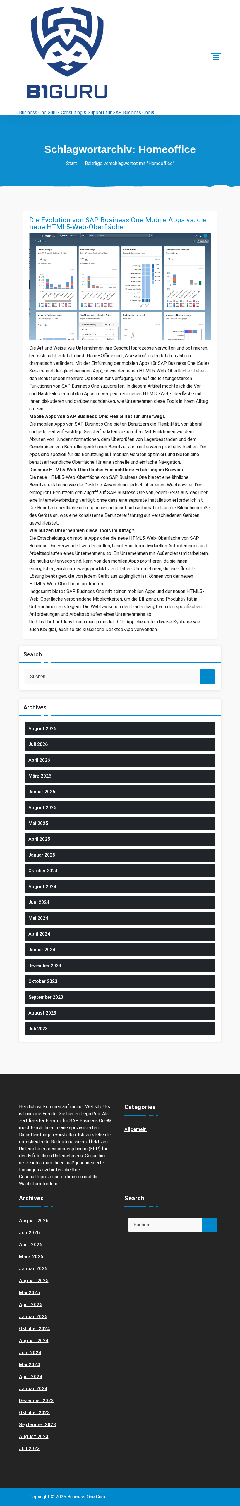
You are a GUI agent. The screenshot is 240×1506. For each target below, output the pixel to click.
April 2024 (39, 934)
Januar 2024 (41, 950)
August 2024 (42, 886)
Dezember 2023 (44, 965)
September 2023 (45, 997)
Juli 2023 (38, 1028)
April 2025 (39, 839)
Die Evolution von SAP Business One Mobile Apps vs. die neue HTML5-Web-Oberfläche (118, 223)
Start (71, 163)
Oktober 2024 (42, 871)
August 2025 (42, 807)
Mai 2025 (38, 823)
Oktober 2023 (42, 981)
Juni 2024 (38, 902)
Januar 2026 (41, 792)
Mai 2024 (38, 918)
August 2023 (42, 1013)
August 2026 (42, 728)
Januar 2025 (41, 855)
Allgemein (135, 1129)
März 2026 (39, 776)
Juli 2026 (38, 744)
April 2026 (39, 760)
